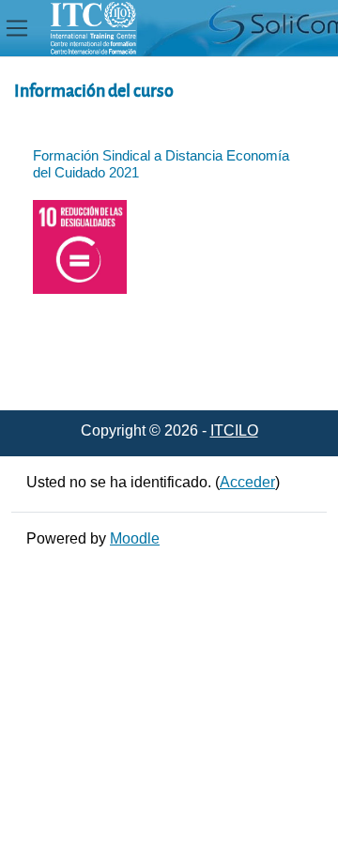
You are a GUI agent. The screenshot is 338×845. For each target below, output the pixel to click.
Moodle (135, 538)
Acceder (247, 482)
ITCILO (234, 430)
